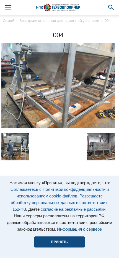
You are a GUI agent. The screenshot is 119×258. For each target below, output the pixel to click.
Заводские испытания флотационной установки (59, 20)
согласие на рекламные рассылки (73, 209)
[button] (111, 7)
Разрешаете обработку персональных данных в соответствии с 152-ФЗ (59, 203)
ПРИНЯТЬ (59, 242)
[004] (58, 127)
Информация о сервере (79, 229)
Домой (8, 20)
